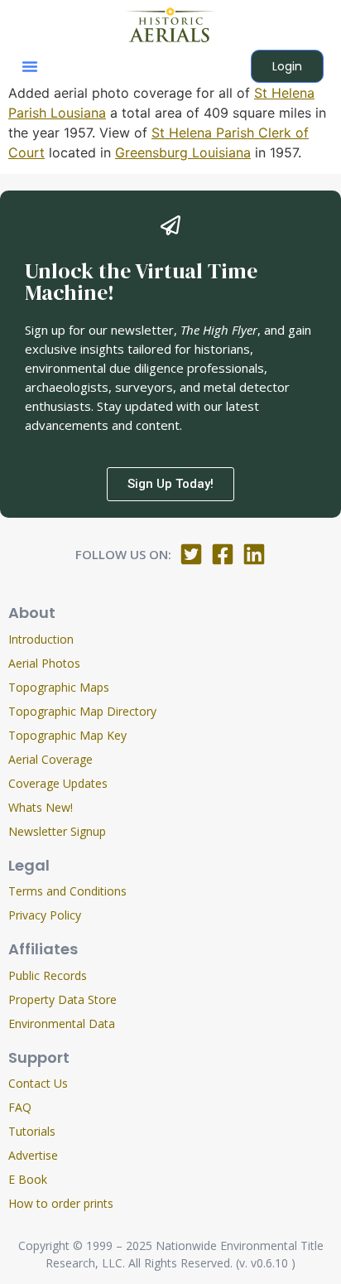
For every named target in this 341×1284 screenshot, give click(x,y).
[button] (29, 66)
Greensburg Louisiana (183, 152)
